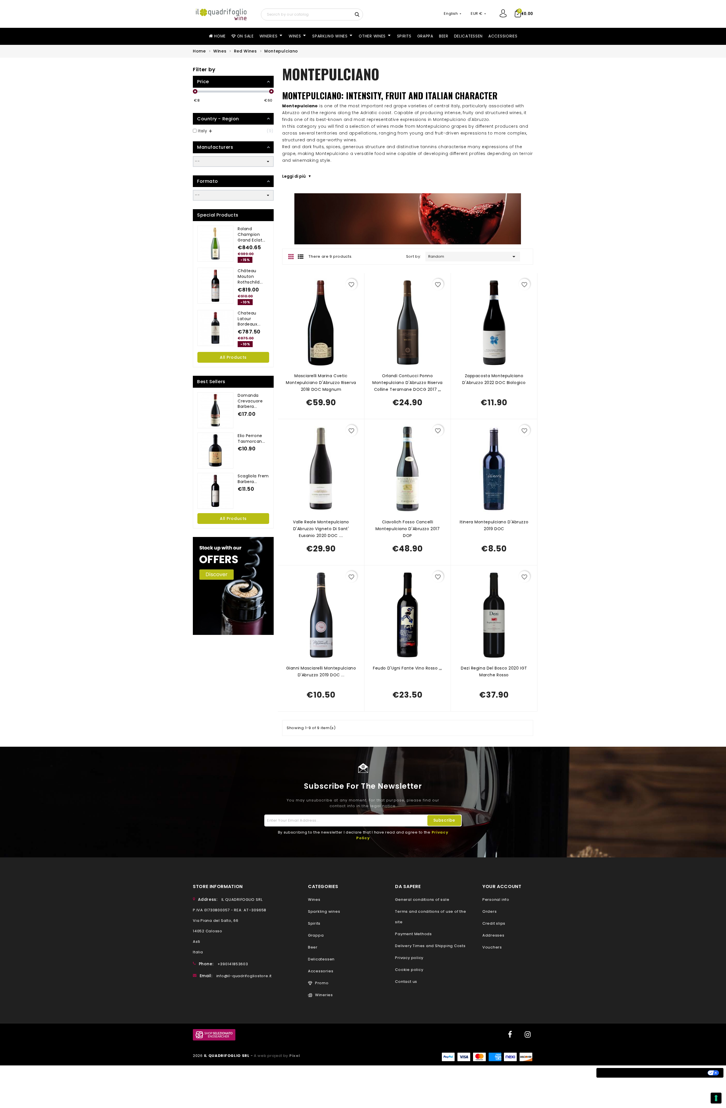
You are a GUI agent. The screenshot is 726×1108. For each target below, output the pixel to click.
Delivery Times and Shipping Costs (430, 945)
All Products (233, 357)
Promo (322, 983)
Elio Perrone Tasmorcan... (251, 438)
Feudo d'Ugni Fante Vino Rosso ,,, (407, 668)
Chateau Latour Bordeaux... (249, 318)
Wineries (324, 995)
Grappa (316, 935)
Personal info (495, 899)
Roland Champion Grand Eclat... (251, 234)
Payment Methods (413, 934)
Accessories (320, 971)
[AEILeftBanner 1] (233, 586)
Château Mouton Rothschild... (250, 276)
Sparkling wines (324, 911)
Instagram (527, 1034)
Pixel (294, 1055)
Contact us (406, 981)
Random (472, 256)
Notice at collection (624, 1073)
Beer (313, 947)
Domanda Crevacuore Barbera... (250, 401)
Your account (502, 886)
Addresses (493, 935)
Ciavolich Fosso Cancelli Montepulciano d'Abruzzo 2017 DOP (407, 528)
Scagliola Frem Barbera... (253, 478)
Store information (218, 886)
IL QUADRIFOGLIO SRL (227, 1055)
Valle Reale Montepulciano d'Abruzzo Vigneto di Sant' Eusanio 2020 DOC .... (321, 528)
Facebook (509, 1034)
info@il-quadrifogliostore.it (244, 976)
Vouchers (492, 947)
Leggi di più (294, 176)
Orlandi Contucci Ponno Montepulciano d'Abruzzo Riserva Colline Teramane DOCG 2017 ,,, (407, 382)
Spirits (314, 923)
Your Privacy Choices (680, 1073)
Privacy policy (409, 957)
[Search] (357, 14)
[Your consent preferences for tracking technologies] (716, 1098)
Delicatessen (321, 959)
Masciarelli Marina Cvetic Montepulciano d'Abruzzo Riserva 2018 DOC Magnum (321, 382)
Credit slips (493, 923)
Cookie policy (409, 969)
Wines (314, 899)
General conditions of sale (422, 899)
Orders (489, 911)
